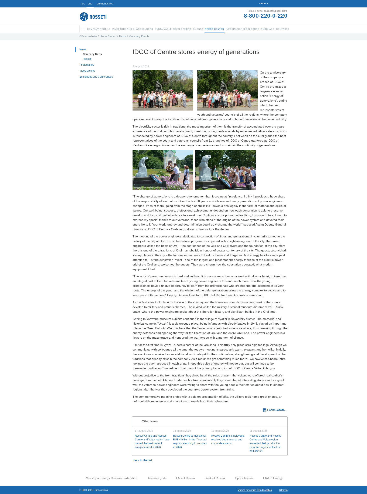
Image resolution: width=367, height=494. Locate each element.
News (122, 36)
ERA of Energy (273, 478)
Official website (88, 36)
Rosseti (87, 58)
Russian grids (157, 478)
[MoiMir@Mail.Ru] (148, 409)
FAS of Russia (185, 478)
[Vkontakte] (139, 409)
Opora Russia (244, 478)
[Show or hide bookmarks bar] (135, 409)
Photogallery (86, 64)
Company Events (139, 36)
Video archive (87, 70)
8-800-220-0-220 (266, 16)
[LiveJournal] (143, 409)
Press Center (108, 36)
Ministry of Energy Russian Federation (111, 478)
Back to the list (142, 460)
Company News (92, 54)
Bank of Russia (215, 478)
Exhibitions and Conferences (96, 76)
